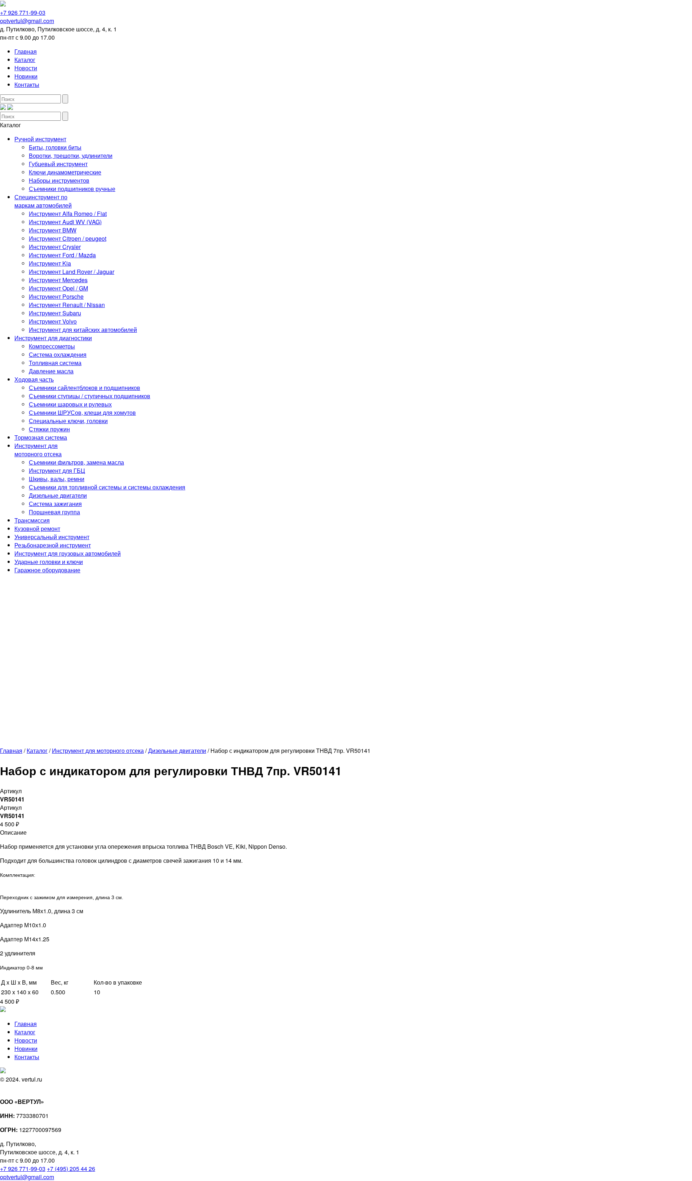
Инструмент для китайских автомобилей (83, 329)
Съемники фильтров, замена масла (76, 462)
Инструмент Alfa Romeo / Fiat (68, 213)
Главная (25, 51)
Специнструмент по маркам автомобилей (43, 201)
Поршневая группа (54, 512)
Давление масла (51, 371)
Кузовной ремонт (37, 528)
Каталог (24, 60)
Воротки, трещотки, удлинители (70, 155)
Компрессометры (52, 346)
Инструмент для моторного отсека (38, 449)
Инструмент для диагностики (53, 338)
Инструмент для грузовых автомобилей (67, 553)
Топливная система (55, 363)
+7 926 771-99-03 (22, 12)
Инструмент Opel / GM (58, 288)
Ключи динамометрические (65, 172)
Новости (25, 68)
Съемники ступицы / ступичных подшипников (89, 396)
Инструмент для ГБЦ (57, 470)
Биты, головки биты (55, 147)
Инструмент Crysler (55, 247)
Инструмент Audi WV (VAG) (65, 222)
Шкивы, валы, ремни (56, 479)
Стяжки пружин (49, 429)
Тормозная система (40, 437)
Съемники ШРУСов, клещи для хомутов (82, 412)
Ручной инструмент (40, 139)
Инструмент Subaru (55, 313)
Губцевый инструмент (58, 164)
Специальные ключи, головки (68, 421)
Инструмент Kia (50, 263)
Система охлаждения (57, 354)
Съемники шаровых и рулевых (70, 404)
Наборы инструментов (59, 180)
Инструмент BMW (52, 230)
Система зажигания (55, 504)
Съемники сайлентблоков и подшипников (84, 387)
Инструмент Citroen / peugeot (67, 238)
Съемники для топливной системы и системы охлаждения (107, 487)
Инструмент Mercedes (58, 280)
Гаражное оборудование (47, 570)
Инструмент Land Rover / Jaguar (71, 271)
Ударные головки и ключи (48, 562)
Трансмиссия (32, 520)
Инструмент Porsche (56, 296)
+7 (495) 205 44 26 (71, 1168)
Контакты (26, 84)
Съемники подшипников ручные (72, 189)
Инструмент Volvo (53, 321)
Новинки (25, 76)
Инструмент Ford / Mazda (62, 255)
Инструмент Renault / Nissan (67, 305)
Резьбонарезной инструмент (52, 545)
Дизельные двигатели (58, 495)
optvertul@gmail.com (27, 21)
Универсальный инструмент (51, 537)
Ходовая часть (34, 379)
